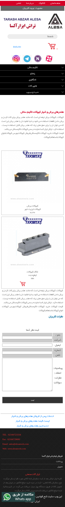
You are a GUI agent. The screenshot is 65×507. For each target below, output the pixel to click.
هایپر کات (32, 86)
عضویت (38, 8)
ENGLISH (17, 47)
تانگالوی (32, 80)
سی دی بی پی (32, 92)
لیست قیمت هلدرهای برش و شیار (33, 421)
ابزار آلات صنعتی (32, 474)
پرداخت (59, 461)
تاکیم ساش (33, 67)
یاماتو (32, 74)
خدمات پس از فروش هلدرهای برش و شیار (32, 416)
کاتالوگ (42, 3)
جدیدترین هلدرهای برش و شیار (32, 426)
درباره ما (30, 3)
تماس (18, 3)
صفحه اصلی (55, 3)
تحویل (59, 467)
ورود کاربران (28, 8)
